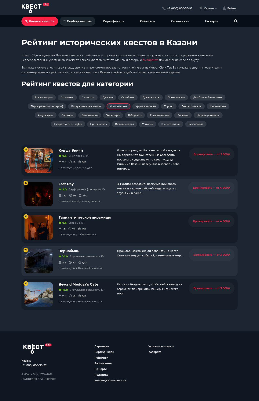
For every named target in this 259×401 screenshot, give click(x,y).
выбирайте (150, 60)
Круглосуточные (146, 106)
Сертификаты (113, 21)
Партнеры (101, 346)
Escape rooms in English (68, 124)
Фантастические (192, 106)
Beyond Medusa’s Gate (78, 284)
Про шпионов (98, 124)
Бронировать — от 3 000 (211, 255)
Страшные (67, 97)
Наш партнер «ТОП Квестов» (38, 378)
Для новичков (151, 97)
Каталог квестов (41, 21)
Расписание (180, 21)
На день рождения (208, 115)
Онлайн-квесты (124, 124)
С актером (88, 97)
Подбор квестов (79, 21)
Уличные (147, 124)
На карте (211, 21)
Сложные (67, 115)
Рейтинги (147, 21)
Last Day (66, 184)
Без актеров (195, 124)
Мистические (218, 106)
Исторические (118, 106)
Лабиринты (135, 115)
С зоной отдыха (170, 124)
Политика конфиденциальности (110, 377)
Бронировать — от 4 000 (211, 188)
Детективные (90, 115)
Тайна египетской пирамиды (85, 217)
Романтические (159, 115)
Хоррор (168, 106)
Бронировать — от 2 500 (212, 154)
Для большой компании (207, 97)
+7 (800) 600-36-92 (34, 365)
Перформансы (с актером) (47, 106)
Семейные (127, 97)
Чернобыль (69, 251)
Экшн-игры (113, 115)
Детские (108, 97)
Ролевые (182, 115)
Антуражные (45, 115)
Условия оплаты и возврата (161, 349)
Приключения (176, 97)
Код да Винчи (71, 150)
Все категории (44, 97)
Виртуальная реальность (86, 106)
